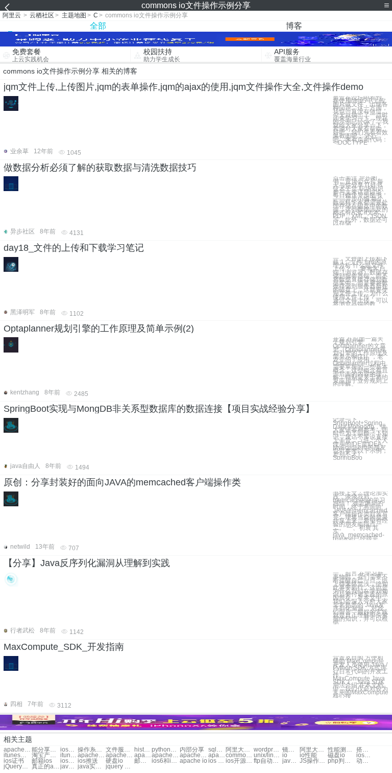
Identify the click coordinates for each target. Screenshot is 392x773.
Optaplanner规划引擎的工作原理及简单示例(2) (99, 328)
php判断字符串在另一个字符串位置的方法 (342, 761)
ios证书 (14, 761)
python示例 (166, 750)
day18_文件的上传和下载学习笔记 (74, 248)
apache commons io (18, 750)
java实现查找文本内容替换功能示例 (69, 766)
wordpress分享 (268, 750)
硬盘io (114, 761)
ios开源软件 (240, 761)
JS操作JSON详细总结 (314, 761)
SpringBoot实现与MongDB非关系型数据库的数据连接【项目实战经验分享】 (159, 409)
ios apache (217, 761)
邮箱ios (42, 761)
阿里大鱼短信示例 (314, 750)
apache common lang (120, 755)
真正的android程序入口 (46, 766)
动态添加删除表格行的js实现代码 (365, 761)
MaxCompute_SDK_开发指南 (64, 647)
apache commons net (217, 755)
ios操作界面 (69, 750)
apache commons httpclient (166, 755)
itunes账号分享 (18, 755)
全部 (98, 25)
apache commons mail (143, 755)
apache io (193, 761)
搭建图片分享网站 (365, 750)
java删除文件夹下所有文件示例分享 (291, 761)
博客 (294, 25)
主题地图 (74, 15)
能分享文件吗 (46, 750)
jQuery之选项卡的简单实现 (18, 766)
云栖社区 (42, 15)
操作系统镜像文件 (92, 750)
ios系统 (365, 755)
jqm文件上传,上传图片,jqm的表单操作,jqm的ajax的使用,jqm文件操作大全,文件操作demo (183, 87)
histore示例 (143, 750)
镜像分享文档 (291, 750)
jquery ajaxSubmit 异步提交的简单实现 (120, 766)
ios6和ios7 (166, 761)
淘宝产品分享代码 (46, 755)
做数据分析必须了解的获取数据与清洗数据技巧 (100, 167)
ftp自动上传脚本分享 (268, 761)
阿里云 (12, 15)
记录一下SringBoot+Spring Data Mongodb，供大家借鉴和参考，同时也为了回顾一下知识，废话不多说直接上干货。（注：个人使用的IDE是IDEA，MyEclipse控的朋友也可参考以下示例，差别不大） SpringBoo (360, 439)
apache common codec (92, 755)
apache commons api (194, 755)
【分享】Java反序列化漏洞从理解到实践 (87, 563)
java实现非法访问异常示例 (92, 766)
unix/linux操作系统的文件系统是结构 (268, 755)
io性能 (308, 755)
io (284, 755)
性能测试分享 (342, 750)
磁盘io (336, 755)
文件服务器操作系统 (120, 750)
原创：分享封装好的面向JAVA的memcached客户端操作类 (122, 482)
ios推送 (88, 761)
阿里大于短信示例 (240, 750)
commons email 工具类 (240, 755)
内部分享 (192, 750)
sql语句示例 (217, 750)
